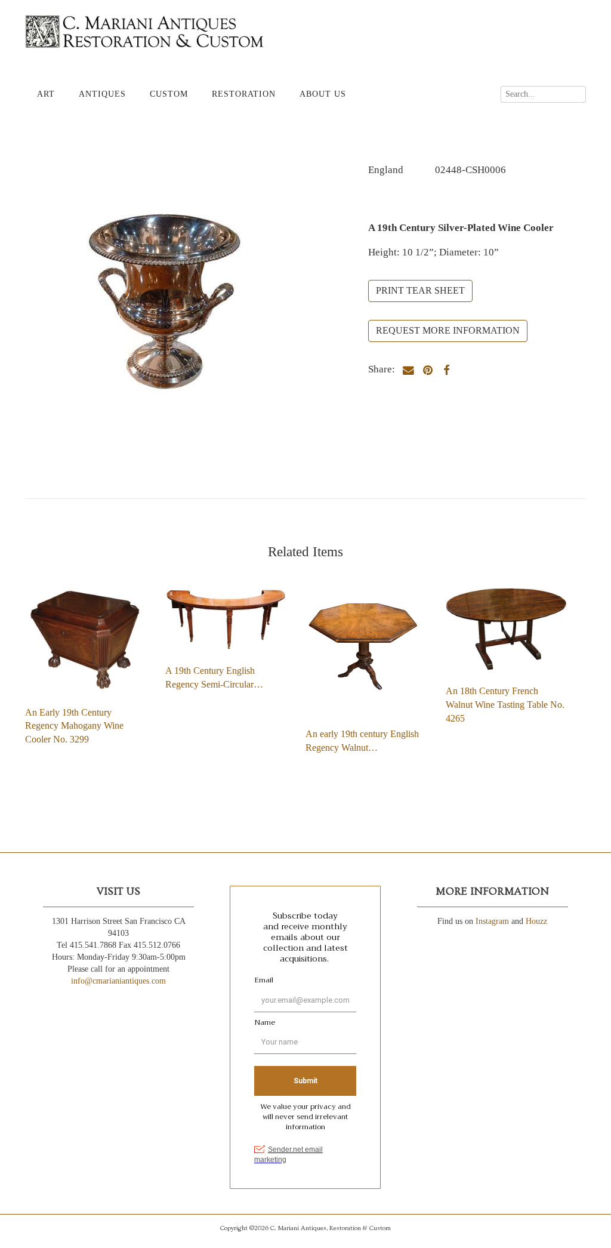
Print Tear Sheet (420, 290)
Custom (169, 94)
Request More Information (448, 330)
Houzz (536, 921)
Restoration (244, 94)
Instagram (492, 921)
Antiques (102, 94)
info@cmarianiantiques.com (118, 980)
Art (46, 94)
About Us (323, 94)
